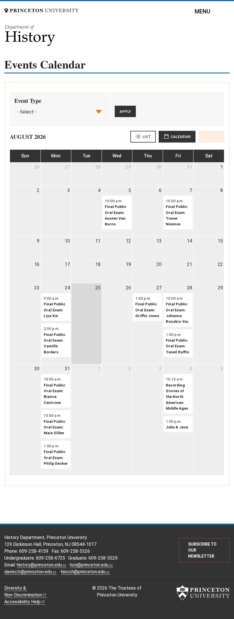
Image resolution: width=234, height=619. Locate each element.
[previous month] (205, 136)
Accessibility (22, 601)
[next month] (217, 136)
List (146, 136)
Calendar (181, 136)
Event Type (27, 101)
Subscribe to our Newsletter (202, 550)
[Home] (30, 37)
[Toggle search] (226, 11)
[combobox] (27, 111)
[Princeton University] (41, 10)
